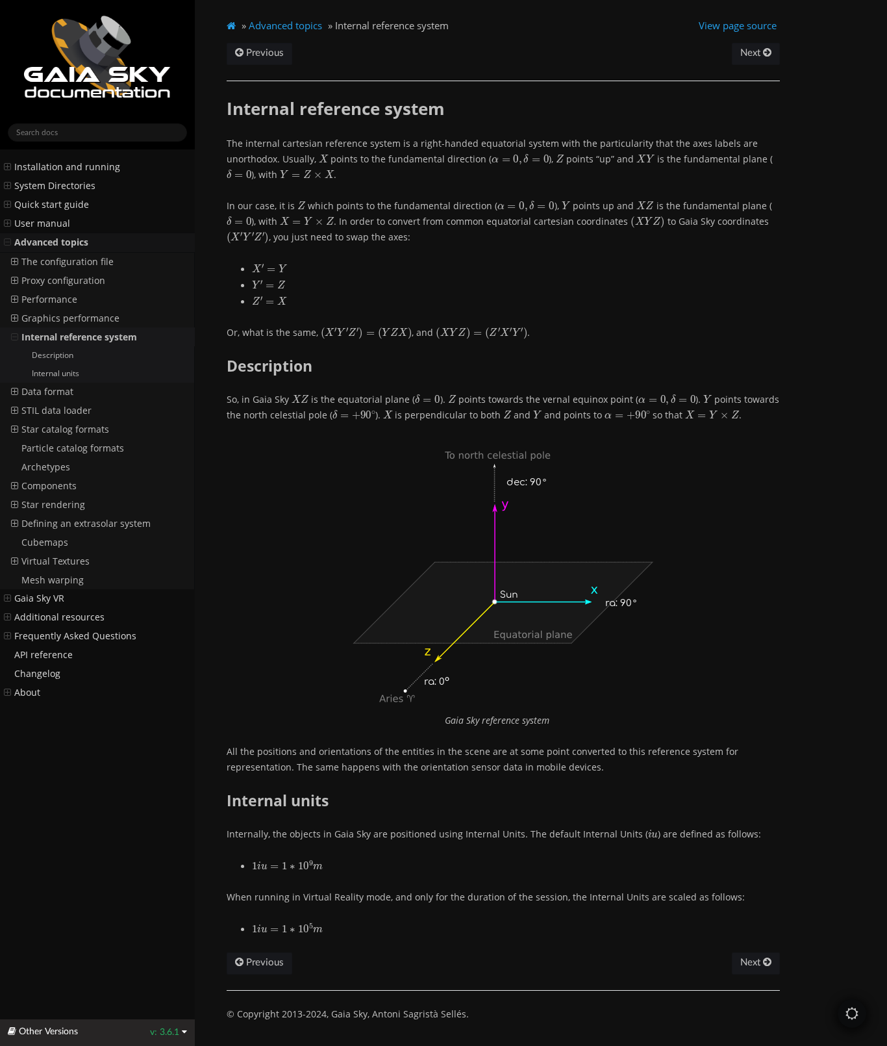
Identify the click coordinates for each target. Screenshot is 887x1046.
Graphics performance (70, 318)
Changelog (37, 674)
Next (751, 53)
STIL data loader (56, 410)
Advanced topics (51, 242)
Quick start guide (51, 204)
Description (52, 355)
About (27, 692)
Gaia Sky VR (39, 598)
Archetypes (45, 467)
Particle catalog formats (72, 448)
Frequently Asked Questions (75, 636)
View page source (738, 25)
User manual (42, 223)
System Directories (54, 186)
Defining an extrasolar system (86, 523)
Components (49, 486)
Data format (47, 392)
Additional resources (59, 617)
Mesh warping (52, 580)
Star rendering (53, 505)
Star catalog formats (65, 429)
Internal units (55, 373)
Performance (49, 299)
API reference (43, 655)
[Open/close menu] (7, 167)
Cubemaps (44, 542)
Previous (264, 53)
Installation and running (67, 167)
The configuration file (67, 262)
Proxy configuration (63, 281)
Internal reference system (79, 337)
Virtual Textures (55, 561)
